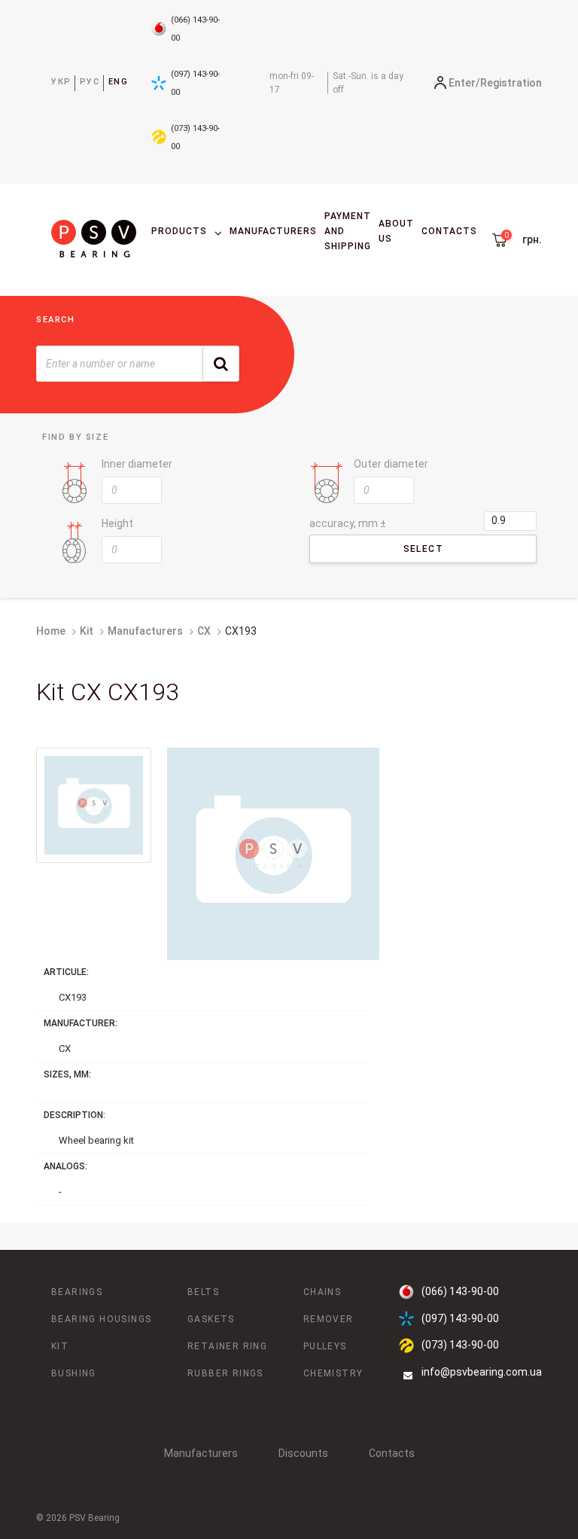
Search (55, 320)
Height (117, 523)
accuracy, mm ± (347, 523)
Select (423, 549)
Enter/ (464, 83)
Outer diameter (391, 464)
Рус (90, 82)
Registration (511, 83)
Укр (61, 82)
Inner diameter (137, 464)
